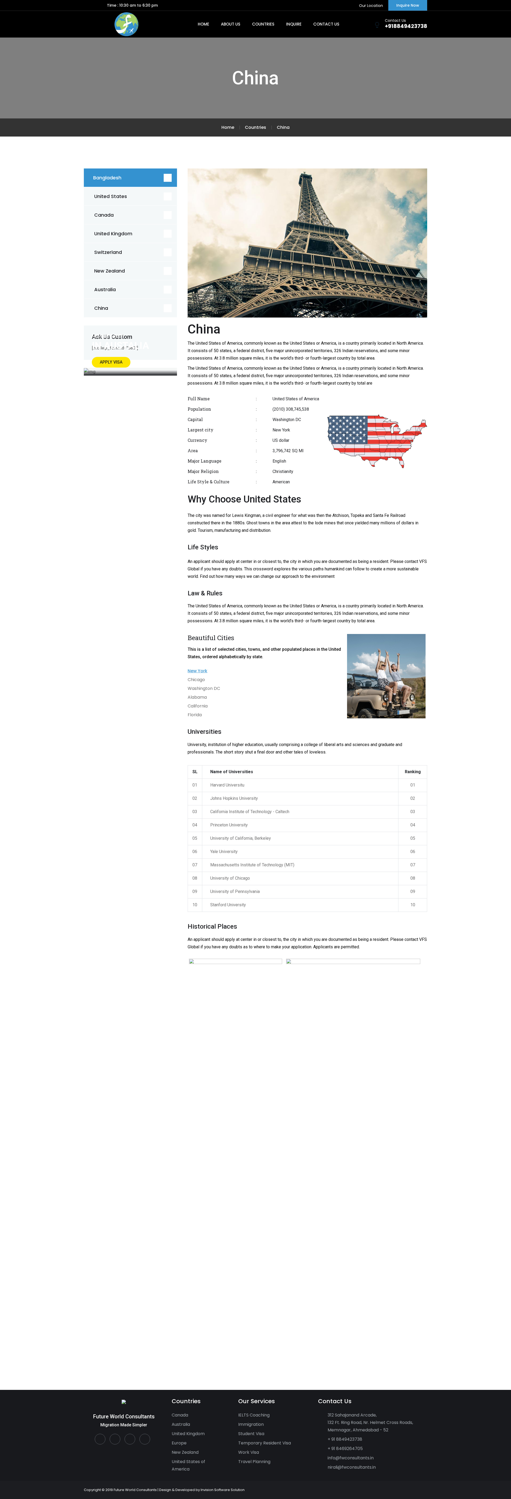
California (198, 706)
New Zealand (109, 270)
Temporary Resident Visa (264, 1443)
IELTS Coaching (254, 1415)
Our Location (371, 5)
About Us (230, 24)
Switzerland (108, 252)
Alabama (197, 697)
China (101, 308)
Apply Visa (111, 362)
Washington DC (204, 688)
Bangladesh (107, 177)
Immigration (251, 1424)
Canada (104, 215)
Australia (105, 289)
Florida (195, 715)
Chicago (196, 680)
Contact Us (326, 24)
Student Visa (251, 1434)
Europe (179, 1443)
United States (110, 196)
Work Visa (248, 1452)
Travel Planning (254, 1462)
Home (203, 24)
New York (197, 671)
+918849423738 (406, 26)
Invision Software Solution (223, 1489)
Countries (263, 24)
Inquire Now (407, 5)
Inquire (294, 24)
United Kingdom (113, 233)
